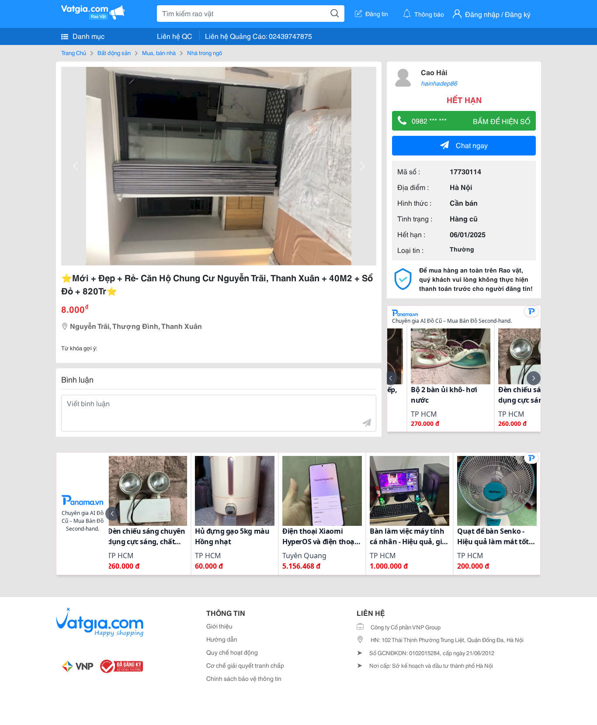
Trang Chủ (73, 52)
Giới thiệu (219, 625)
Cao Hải (434, 72)
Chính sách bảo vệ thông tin (243, 678)
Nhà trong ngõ (204, 52)
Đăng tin (376, 13)
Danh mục (87, 36)
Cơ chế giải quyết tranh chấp (245, 665)
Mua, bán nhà (159, 52)
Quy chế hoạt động (232, 652)
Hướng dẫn (221, 639)
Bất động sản (114, 52)
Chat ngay (472, 145)
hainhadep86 (439, 83)
